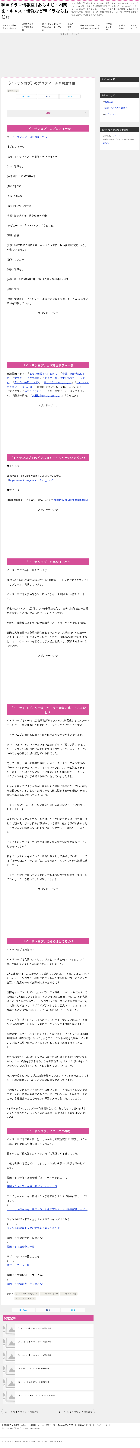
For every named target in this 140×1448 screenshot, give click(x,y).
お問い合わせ (122, 26)
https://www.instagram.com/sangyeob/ (31, 480)
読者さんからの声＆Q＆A (116, 108)
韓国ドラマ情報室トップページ (9, 26)
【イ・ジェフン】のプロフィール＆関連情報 (75, 1412)
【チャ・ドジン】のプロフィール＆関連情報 (34, 1342)
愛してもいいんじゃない (57, 382)
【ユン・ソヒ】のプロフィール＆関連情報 (33, 1382)
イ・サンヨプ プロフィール (27, 1294)
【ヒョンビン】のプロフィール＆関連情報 (33, 1369)
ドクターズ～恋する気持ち (60, 378)
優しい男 (27, 386)
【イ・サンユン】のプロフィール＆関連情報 (21, 1412)
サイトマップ (134, 26)
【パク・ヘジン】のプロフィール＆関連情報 (34, 1328)
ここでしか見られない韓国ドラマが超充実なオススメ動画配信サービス (47, 1209)
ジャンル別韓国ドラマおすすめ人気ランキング (33, 1228)
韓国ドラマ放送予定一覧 (20, 1246)
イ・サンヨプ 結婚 (68, 1294)
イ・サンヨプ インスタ (25, 1298)
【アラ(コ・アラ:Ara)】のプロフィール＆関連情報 (36, 1395)
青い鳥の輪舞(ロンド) (26, 382)
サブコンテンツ (109, 27)
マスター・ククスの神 (27, 378)
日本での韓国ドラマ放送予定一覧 (28, 27)
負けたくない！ (33, 391)
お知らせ (109, 102)
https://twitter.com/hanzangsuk (71, 499)
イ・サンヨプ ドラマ (49, 1294)
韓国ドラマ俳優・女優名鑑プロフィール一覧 (90, 26)
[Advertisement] (70, 55)
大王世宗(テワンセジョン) (46, 395)
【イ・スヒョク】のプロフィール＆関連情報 (35, 1355)
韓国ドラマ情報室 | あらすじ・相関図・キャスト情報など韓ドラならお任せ (34, 10)
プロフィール (13, 91)
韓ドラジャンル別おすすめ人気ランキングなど (51, 27)
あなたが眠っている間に (43, 373)
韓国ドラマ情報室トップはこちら (26, 1284)
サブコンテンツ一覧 (18, 1265)
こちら (117, 136)
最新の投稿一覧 (70, 27)
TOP (38, 1425)
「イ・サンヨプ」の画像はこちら (28, 137)
